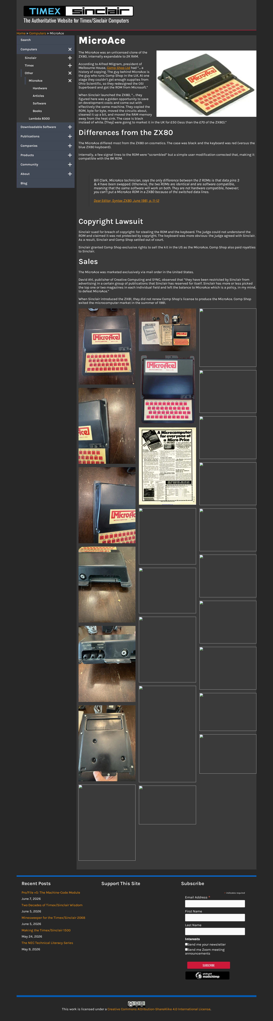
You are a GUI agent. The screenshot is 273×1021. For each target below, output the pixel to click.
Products (27, 155)
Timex (29, 65)
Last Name (193, 925)
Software (39, 103)
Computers (29, 49)
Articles (38, 96)
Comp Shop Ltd (118, 68)
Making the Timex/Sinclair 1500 (46, 930)
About (25, 174)
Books (37, 111)
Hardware (40, 88)
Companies (29, 146)
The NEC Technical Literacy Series (47, 943)
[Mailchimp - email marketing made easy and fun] (207, 978)
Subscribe (209, 965)
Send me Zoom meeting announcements (205, 952)
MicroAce (35, 80)
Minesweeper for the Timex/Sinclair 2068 (53, 918)
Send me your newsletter (207, 944)
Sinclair (30, 58)
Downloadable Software (38, 127)
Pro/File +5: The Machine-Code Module (51, 892)
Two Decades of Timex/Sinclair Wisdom (52, 905)
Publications (30, 136)
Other (29, 73)
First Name (193, 911)
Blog (24, 183)
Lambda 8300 (39, 118)
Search (26, 40)
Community (29, 164)
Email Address (197, 897)
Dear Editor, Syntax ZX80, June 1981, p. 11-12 (126, 200)
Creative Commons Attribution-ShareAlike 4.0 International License (159, 1009)
